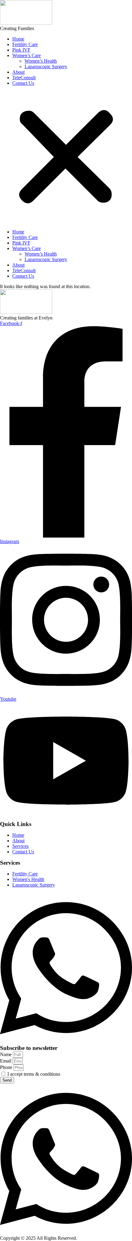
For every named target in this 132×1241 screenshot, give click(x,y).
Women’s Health (41, 61)
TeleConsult (24, 77)
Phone (7, 1067)
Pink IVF (21, 50)
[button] (66, 157)
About (18, 72)
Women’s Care (26, 55)
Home (18, 38)
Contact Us (23, 83)
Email (6, 1060)
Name (6, 1054)
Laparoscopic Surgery (46, 66)
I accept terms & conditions (33, 1074)
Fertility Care (25, 44)
